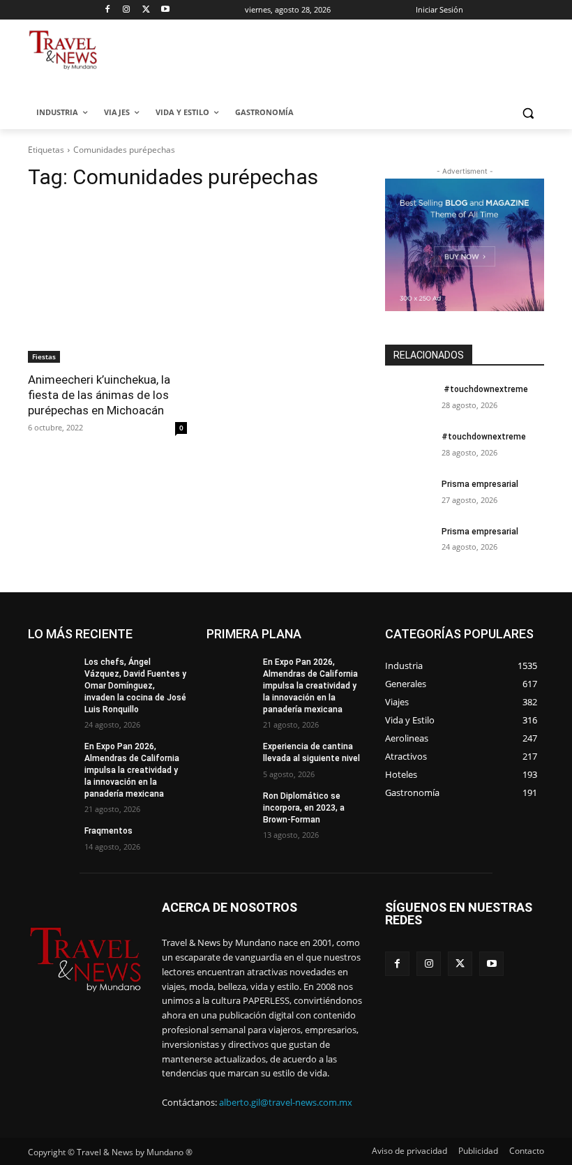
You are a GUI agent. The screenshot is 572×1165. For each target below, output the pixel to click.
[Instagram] (127, 10)
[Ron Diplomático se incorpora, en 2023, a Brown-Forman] (230, 807)
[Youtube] (166, 10)
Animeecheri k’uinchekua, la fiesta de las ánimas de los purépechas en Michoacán (99, 395)
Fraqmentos (108, 831)
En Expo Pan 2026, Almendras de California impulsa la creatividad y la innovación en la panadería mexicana (131, 770)
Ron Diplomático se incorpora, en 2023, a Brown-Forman (304, 808)
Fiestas (44, 356)
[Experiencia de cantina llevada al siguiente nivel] (230, 757)
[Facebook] (107, 10)
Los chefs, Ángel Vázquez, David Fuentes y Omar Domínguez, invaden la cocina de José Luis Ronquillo (135, 685)
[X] (146, 10)
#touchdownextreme (485, 389)
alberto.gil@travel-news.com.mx (285, 1102)
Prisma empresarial (480, 484)
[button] (527, 112)
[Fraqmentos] (51, 842)
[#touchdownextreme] (408, 400)
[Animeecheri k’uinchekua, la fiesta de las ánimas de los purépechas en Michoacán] (107, 283)
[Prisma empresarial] (408, 495)
